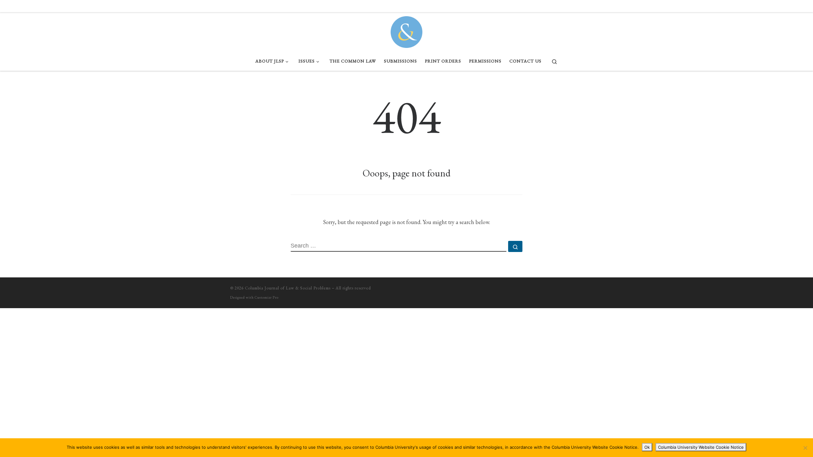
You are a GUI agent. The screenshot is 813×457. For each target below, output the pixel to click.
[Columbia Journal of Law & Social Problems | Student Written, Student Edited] (406, 30)
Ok (647, 447)
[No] (805, 448)
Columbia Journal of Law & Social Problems (288, 288)
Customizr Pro (267, 297)
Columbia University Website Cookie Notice (701, 447)
